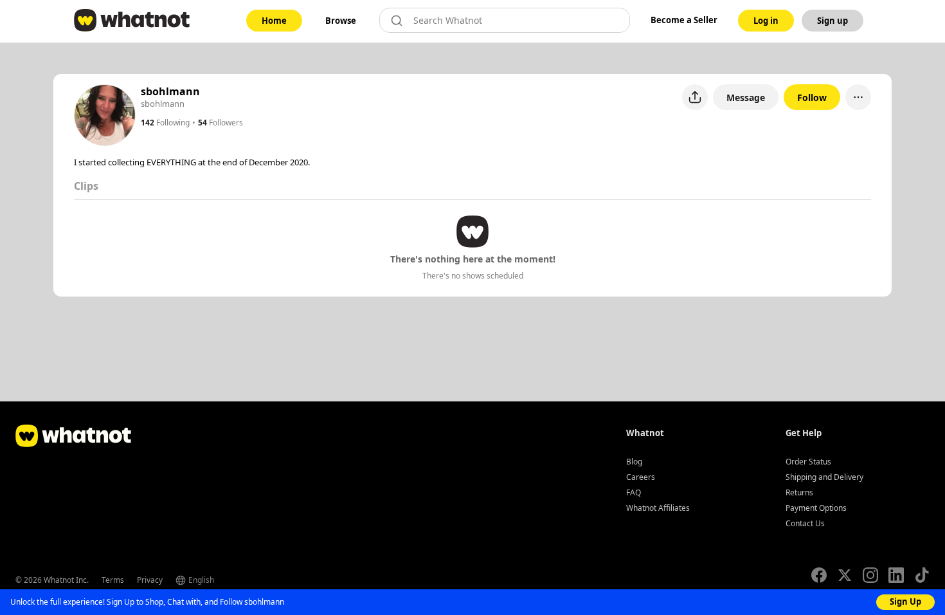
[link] (274, 21)
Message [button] (745, 97)
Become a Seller (684, 20)
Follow (812, 97)
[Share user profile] (695, 97)
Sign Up (905, 601)
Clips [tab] (86, 186)
